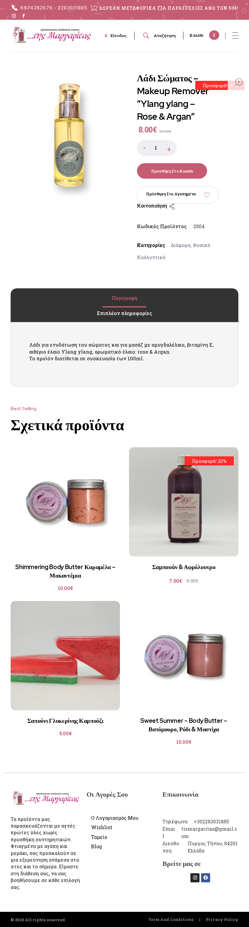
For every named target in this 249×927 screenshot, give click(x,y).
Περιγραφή (124, 298)
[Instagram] (195, 877)
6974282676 (36, 8)
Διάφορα (180, 245)
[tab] (124, 298)
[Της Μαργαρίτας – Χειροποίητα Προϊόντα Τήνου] (52, 35)
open (238, 82)
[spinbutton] (157, 148)
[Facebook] (205, 877)
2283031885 (72, 8)
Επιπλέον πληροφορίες (124, 313)
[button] (169, 148)
